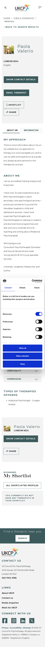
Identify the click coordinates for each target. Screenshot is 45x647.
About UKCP (8, 593)
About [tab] (36, 288)
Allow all (22, 348)
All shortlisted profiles (22, 485)
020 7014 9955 (9, 578)
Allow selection (22, 356)
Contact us (7, 598)
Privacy (5, 628)
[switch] (38, 322)
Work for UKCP (9, 608)
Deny (22, 364)
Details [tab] (22, 288)
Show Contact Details (21, 79)
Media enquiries (10, 603)
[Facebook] (5, 620)
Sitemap (27, 628)
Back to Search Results (22, 27)
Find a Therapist (24, 18)
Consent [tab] (8, 288)
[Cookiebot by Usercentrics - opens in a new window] (32, 281)
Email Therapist (16, 93)
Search (22, 538)
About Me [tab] (12, 130)
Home (7, 18)
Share (12, 112)
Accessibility (15, 628)
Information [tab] (31, 130)
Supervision (14, 379)
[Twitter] (32, 620)
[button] (5, 8)
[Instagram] (14, 620)
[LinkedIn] (23, 620)
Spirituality (14, 371)
